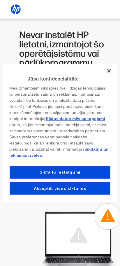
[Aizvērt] (109, 70)
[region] (60, 133)
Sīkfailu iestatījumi (60, 172)
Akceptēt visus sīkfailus (60, 188)
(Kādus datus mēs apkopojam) (74, 118)
